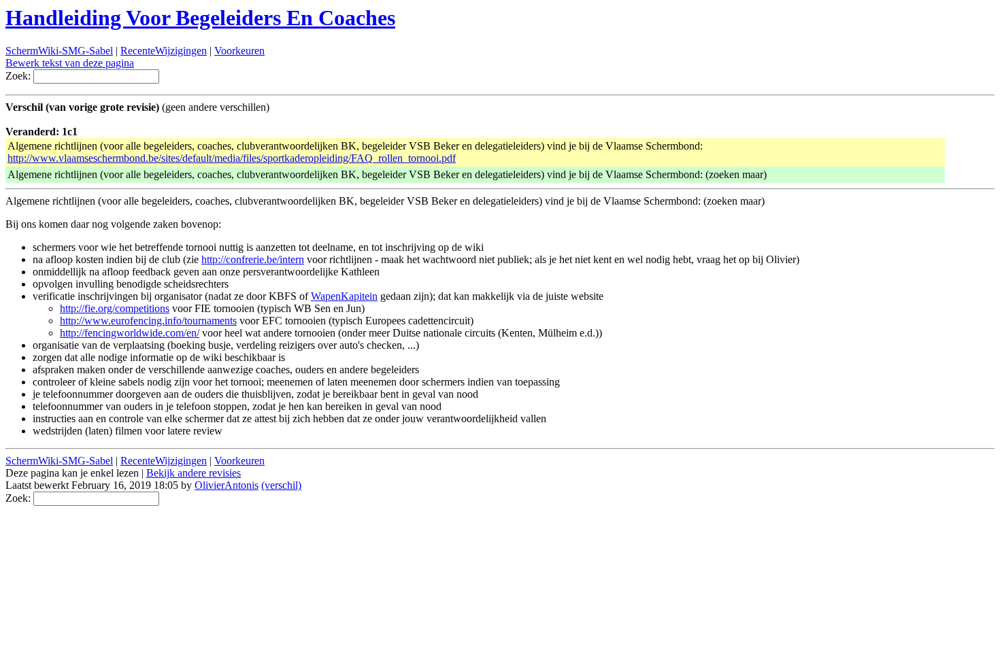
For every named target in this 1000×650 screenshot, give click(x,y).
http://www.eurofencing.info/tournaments (148, 320)
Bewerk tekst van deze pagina (69, 63)
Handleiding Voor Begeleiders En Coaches (200, 17)
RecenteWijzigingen (163, 50)
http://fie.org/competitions (114, 308)
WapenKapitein (344, 296)
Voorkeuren (239, 50)
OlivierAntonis (227, 485)
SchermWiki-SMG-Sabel (59, 50)
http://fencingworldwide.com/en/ (129, 333)
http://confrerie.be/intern (252, 259)
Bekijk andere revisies (193, 473)
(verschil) (281, 485)
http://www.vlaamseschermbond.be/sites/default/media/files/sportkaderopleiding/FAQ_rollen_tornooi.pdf (231, 158)
